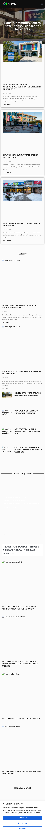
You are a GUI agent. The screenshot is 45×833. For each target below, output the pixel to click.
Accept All (23, 818)
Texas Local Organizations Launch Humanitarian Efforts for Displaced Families (20, 664)
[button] (42, 4)
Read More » (7, 104)
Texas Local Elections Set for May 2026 (21, 719)
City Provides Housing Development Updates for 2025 (27, 431)
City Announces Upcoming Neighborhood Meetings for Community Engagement (22, 87)
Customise (22, 823)
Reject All (22, 828)
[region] (22, 816)
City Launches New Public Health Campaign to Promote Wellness (28, 450)
